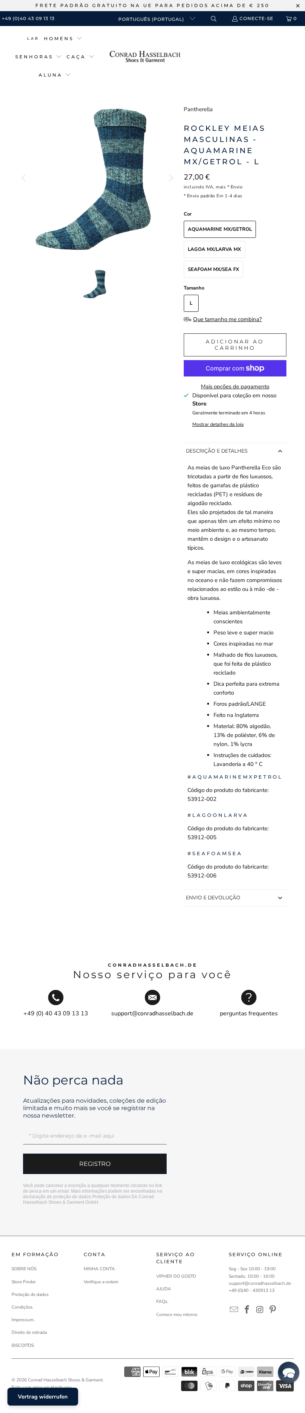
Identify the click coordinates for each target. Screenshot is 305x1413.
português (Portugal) (152, 19)
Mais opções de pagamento (235, 386)
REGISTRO (94, 1163)
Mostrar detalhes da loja (218, 424)
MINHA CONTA (99, 1269)
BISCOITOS (23, 1345)
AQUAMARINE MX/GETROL (220, 229)
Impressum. (23, 1320)
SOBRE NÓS (24, 1269)
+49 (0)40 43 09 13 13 (28, 18)
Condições (22, 1307)
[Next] (171, 178)
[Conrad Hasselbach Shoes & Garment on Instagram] (260, 1310)
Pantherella (198, 109)
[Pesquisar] (213, 19)
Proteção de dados (111, 1196)
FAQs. (162, 1301)
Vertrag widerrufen (43, 1396)
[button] (63, 39)
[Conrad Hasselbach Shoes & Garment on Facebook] (247, 1310)
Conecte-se (256, 18)
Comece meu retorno (177, 1314)
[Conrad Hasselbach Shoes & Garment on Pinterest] (273, 1310)
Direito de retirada (29, 1332)
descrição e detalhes (217, 451)
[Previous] (24, 178)
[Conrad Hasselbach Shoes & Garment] (145, 57)
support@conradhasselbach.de (260, 1283)
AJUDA (163, 1289)
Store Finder (24, 1282)
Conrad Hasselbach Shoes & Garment (65, 1380)
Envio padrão (201, 196)
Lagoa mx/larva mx (214, 249)
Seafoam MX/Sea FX (213, 269)
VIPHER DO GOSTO (176, 1276)
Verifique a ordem (101, 1282)
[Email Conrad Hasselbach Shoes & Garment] (234, 1310)
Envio (237, 187)
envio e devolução (213, 897)
